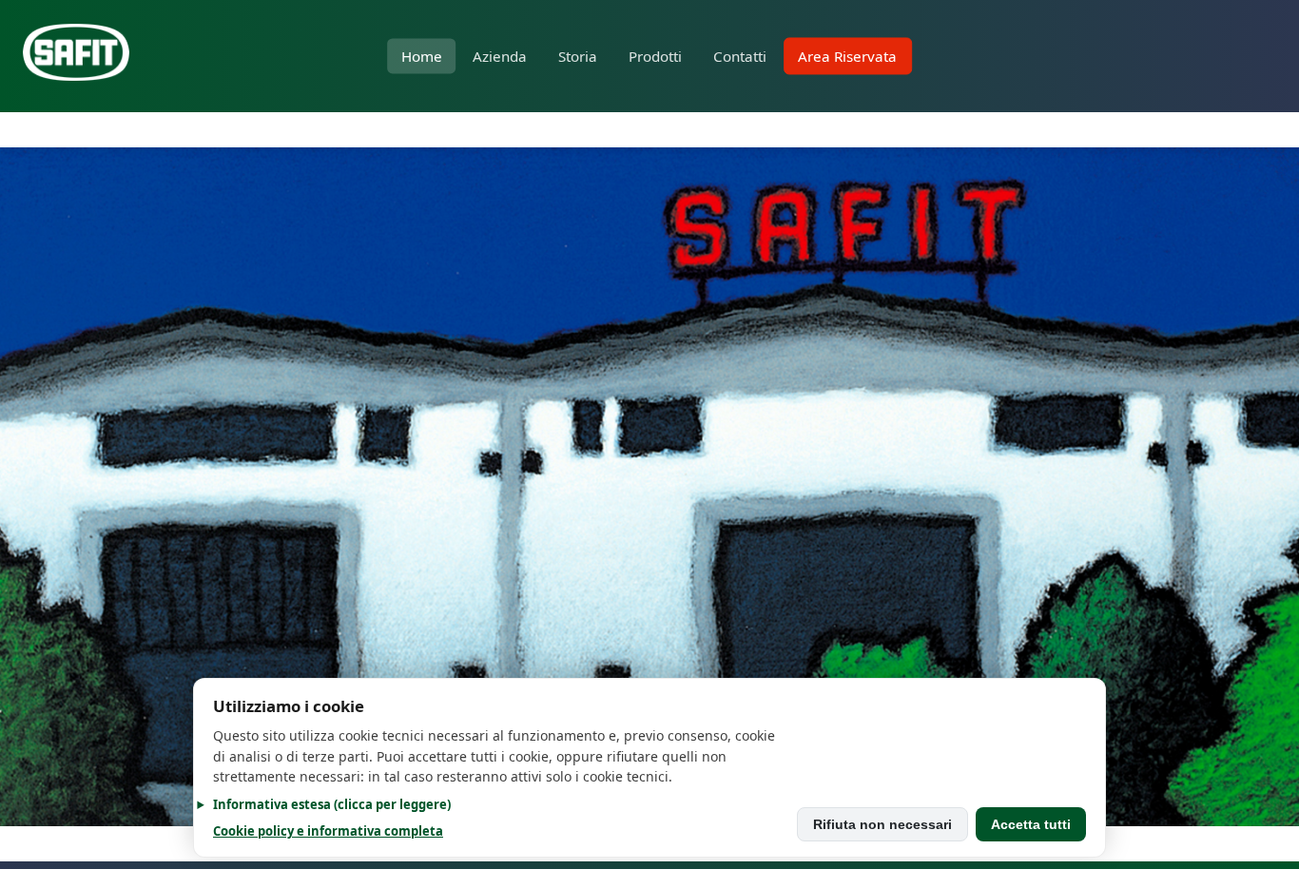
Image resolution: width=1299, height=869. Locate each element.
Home (421, 56)
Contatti (739, 56)
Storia (577, 56)
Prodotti (655, 56)
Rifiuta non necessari (882, 824)
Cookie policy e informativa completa (328, 831)
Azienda (500, 56)
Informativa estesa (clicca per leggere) (332, 804)
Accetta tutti (1031, 824)
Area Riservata (847, 56)
